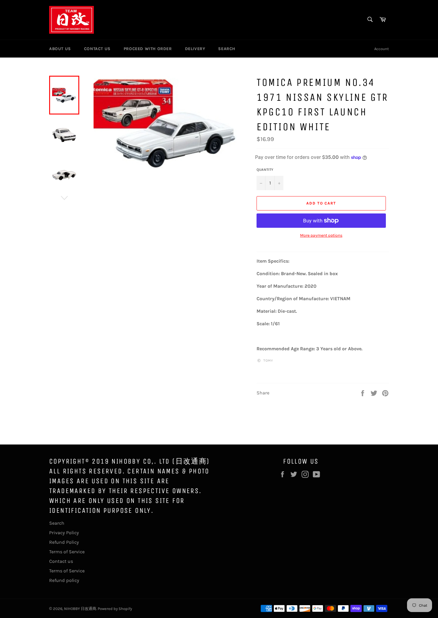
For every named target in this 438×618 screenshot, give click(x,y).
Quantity (265, 170)
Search (56, 523)
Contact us (61, 561)
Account (381, 49)
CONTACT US (97, 48)
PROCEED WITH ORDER (148, 48)
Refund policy (64, 580)
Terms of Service (67, 552)
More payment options (321, 235)
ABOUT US (60, 48)
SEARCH (226, 48)
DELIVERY (195, 48)
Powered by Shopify (115, 608)
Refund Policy (64, 542)
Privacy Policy (64, 532)
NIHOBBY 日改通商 (80, 608)
